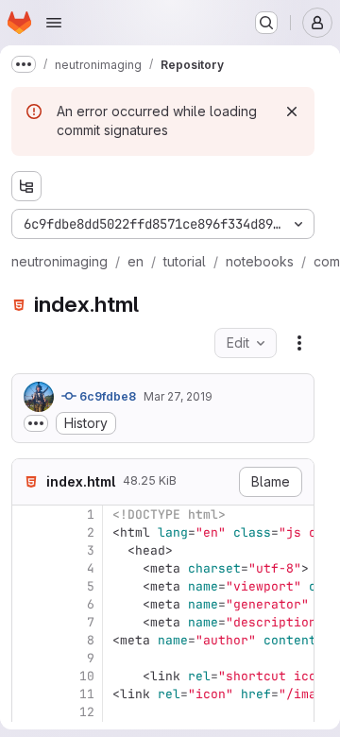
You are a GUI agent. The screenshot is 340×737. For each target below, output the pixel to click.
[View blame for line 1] (28, 514)
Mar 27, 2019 (178, 396)
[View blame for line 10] (28, 676)
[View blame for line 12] (28, 712)
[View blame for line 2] (28, 532)
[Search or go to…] (266, 22)
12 (86, 712)
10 (86, 676)
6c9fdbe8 (106, 396)
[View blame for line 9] (28, 658)
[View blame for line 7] (28, 622)
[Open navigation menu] (54, 23)
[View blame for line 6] (28, 604)
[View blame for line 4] (28, 568)
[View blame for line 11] (28, 694)
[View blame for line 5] (28, 586)
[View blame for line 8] (28, 640)
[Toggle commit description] (36, 423)
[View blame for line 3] (28, 550)
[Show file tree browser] (26, 186)
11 (86, 694)
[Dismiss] (291, 111)
